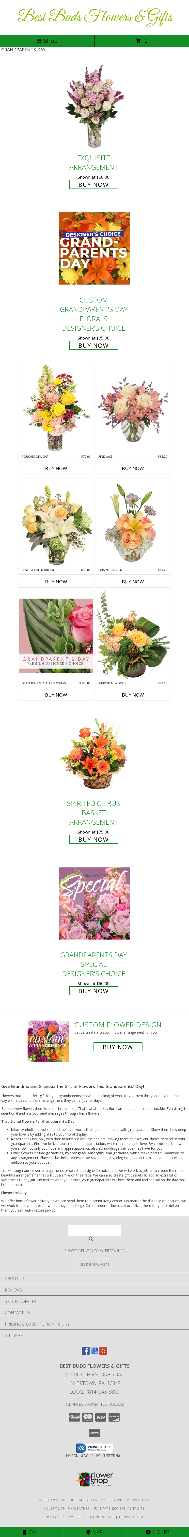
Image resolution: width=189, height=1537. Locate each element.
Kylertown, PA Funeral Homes (68, 1500)
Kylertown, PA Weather (67, 1508)
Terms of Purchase (95, 1517)
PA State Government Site (119, 1508)
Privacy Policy (59, 1517)
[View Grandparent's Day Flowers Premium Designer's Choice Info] (56, 636)
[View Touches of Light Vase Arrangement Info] (56, 409)
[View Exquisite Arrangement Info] (94, 106)
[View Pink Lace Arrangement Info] (133, 409)
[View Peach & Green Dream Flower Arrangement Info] (56, 523)
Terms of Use (131, 1517)
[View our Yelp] (103, 1353)
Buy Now (94, 184)
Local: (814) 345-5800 (94, 1391)
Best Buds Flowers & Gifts (94, 17)
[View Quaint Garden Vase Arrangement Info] (133, 523)
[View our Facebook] (86, 1353)
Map (96, 1532)
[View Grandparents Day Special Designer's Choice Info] (94, 903)
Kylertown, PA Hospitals (125, 1500)
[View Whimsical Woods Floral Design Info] (133, 636)
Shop (51, 41)
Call (33, 1532)
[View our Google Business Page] (94, 1353)
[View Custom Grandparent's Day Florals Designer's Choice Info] (94, 248)
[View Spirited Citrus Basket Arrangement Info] (94, 751)
